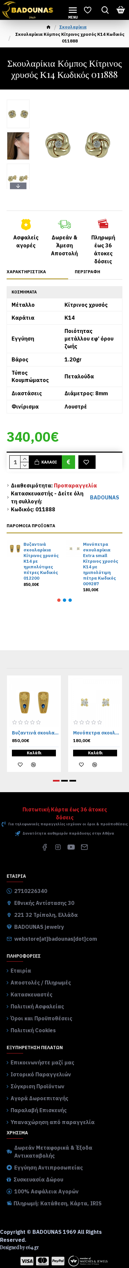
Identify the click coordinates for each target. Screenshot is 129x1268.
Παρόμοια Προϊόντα (31, 526)
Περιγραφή (87, 272)
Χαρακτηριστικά (26, 272)
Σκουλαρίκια (73, 27)
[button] (18, 101)
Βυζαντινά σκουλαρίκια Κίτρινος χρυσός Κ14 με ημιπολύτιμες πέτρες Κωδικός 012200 (41, 561)
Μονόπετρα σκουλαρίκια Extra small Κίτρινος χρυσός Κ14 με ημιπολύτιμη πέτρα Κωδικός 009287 (100, 564)
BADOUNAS (104, 497)
